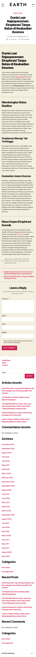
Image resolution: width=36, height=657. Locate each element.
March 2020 (6, 535)
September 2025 (8, 448)
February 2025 (7, 477)
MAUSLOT (20, 234)
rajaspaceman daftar (10, 261)
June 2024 (6, 498)
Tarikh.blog (6, 360)
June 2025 (6, 461)
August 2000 (7, 552)
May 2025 (5, 465)
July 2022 (5, 523)
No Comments (25, 39)
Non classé (18, 13)
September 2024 (8, 486)
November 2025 (8, 444)
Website (4, 332)
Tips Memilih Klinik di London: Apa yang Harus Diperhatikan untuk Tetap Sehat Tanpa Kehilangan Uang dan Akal (16, 406)
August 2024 (7, 490)
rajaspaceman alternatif (21, 259)
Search (4, 372)
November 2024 (8, 482)
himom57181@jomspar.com (20, 36)
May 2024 (5, 502)
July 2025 (5, 457)
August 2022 (6, 519)
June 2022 (6, 527)
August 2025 (7, 453)
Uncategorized (7, 572)
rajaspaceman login (10, 263)
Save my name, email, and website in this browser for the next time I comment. (18, 341)
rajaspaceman (8, 259)
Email (4, 324)
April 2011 (5, 548)
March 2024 (6, 511)
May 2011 (5, 544)
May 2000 (6, 556)
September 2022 (8, 515)
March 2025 (6, 473)
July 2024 (5, 494)
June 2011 (5, 540)
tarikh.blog (10, 653)
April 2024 (6, 506)
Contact (5, 365)
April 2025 (6, 469)
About (4, 363)
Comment (5, 299)
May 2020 (5, 531)
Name (4, 316)
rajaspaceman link (21, 77)
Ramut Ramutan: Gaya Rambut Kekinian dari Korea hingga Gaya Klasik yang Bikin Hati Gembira (18, 390)
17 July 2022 (13, 39)
